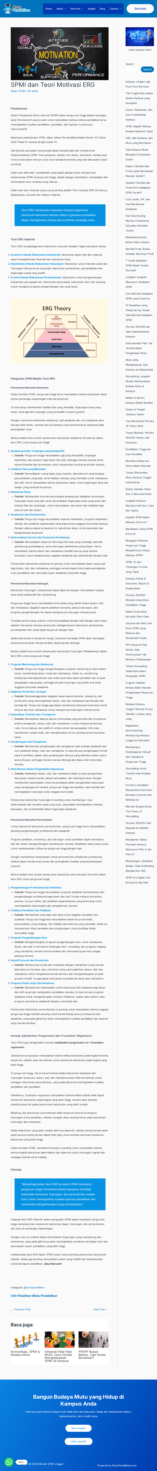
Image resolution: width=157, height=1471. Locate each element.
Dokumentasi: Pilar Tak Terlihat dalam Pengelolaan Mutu (139, 348)
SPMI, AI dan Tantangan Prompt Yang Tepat (136, 566)
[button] (64, 8)
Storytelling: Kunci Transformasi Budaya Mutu (138, 773)
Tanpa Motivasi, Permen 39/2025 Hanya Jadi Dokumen (140, 437)
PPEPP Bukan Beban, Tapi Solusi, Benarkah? (92, 1355)
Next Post (101, 1309)
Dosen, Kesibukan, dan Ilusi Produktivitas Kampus (139, 114)
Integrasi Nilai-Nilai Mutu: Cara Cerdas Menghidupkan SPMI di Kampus (58, 1356)
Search (130, 64)
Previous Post (21, 1309)
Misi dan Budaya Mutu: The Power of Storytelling (139, 811)
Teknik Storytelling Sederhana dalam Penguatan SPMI (136, 671)
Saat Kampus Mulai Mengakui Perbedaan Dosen (138, 154)
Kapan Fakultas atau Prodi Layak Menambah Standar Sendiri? (139, 171)
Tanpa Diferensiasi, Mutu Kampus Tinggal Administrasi (138, 477)
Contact (114, 8)
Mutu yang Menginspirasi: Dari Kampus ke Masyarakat (139, 364)
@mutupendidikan (34, 1287)
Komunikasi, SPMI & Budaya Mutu (25, 1353)
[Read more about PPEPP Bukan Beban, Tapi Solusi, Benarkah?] (93, 1339)
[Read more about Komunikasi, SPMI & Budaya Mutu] (26, 1339)
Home (48, 8)
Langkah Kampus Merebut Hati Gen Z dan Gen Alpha (140, 505)
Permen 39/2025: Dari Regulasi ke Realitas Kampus (138, 828)
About (60, 8)
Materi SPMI (18, 91)
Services (75, 8)
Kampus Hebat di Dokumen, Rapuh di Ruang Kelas (137, 583)
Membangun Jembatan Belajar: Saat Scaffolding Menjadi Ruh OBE (140, 866)
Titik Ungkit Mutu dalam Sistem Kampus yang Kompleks (139, 98)
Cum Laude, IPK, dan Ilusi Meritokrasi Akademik (138, 204)
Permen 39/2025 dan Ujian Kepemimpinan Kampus (138, 331)
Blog (102, 8)
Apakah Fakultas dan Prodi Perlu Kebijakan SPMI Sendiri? (138, 187)
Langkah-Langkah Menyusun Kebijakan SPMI (138, 282)
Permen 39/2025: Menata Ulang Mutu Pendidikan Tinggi (137, 600)
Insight (91, 8)
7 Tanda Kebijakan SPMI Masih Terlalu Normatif (137, 265)
